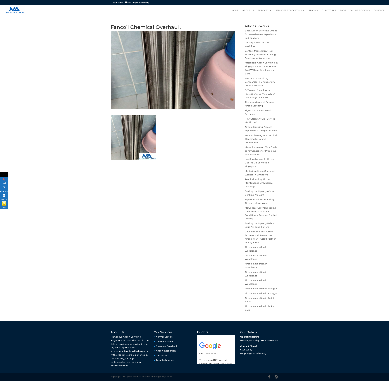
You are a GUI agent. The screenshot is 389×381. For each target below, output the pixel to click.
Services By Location (288, 10)
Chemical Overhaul (166, 346)
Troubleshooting (165, 360)
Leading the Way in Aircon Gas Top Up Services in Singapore (259, 163)
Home (235, 10)
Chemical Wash (164, 341)
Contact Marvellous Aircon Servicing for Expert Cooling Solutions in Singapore (260, 55)
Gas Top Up (162, 355)
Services (263, 10)
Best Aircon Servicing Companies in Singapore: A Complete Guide (260, 82)
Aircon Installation (166, 350)
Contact (379, 10)
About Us (248, 10)
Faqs (343, 10)
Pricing (313, 10)
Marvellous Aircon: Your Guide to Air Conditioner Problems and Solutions (261, 151)
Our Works (329, 10)
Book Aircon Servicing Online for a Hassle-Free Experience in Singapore (261, 34)
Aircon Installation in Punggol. (261, 288)
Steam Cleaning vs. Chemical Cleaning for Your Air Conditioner (261, 139)
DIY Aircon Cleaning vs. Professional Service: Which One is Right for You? (260, 94)
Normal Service (164, 336)
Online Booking (360, 10)
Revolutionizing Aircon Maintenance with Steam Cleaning (259, 183)
